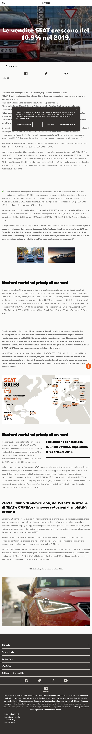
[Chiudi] (76, 109)
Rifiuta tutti (50, 124)
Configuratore (7, 659)
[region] (46, 119)
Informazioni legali (11, 714)
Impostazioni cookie (24, 124)
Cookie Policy (9, 720)
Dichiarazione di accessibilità (13, 673)
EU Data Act (6, 666)
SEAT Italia (6, 645)
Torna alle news (12, 66)
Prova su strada (8, 652)
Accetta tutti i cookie (67, 124)
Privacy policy (9, 723)
